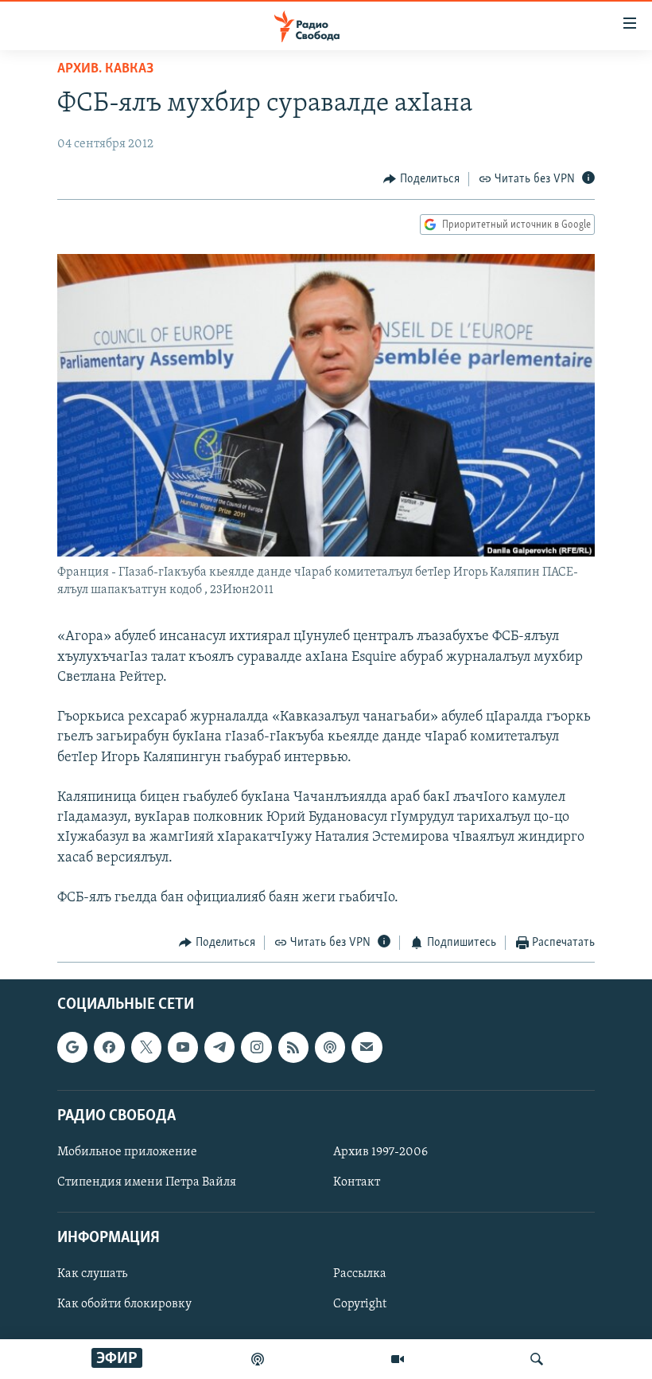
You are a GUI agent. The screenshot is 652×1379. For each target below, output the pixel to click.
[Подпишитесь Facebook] (109, 1047)
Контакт (356, 1182)
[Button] (421, 179)
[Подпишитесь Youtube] (183, 1047)
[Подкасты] (330, 1047)
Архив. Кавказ (105, 69)
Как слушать (92, 1274)
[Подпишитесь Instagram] (256, 1047)
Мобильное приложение (127, 1152)
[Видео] (397, 1359)
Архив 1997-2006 (380, 1152)
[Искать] (537, 1359)
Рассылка (359, 1274)
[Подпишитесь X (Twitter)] (146, 1047)
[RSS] (293, 1047)
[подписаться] (366, 1047)
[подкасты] (257, 1359)
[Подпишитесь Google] (72, 1047)
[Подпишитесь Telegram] (219, 1047)
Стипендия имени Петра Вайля (146, 1182)
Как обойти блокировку (124, 1304)
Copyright (359, 1304)
